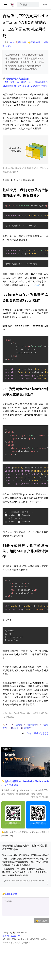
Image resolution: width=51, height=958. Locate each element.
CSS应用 (15, 728)
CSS (8, 724)
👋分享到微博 (34, 42)
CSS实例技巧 (27, 728)
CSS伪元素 (17, 724)
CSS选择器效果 (31, 724)
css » (11, 42)
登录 (45, 4)
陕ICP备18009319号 (12, 935)
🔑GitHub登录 (9, 894)
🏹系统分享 (21, 42)
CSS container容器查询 (37, 732)
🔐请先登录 (41, 920)
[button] (25, 149)
